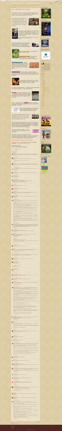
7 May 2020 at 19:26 (15, 177)
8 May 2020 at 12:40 (15, 231)
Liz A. (13, 184)
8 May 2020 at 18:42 (15, 259)
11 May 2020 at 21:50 (15, 371)
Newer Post (12, 422)
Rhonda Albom (14, 195)
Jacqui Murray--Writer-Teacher (16, 167)
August (43, 84)
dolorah (14, 281)
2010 (42, 105)
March (43, 94)
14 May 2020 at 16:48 (15, 379)
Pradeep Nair (14, 229)
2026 (42, 74)
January (43, 96)
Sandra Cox (14, 339)
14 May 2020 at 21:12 (15, 384)
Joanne (14, 233)
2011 (42, 104)
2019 (42, 97)
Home (25, 422)
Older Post (38, 422)
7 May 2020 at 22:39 (15, 189)
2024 (42, 76)
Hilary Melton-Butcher (15, 199)
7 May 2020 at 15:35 (15, 155)
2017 (42, 99)
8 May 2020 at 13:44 (15, 246)
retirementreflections (15, 261)
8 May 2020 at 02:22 (15, 193)
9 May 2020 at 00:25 (15, 263)
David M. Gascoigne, (15, 223)
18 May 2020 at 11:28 (15, 418)
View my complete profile (43, 71)
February (43, 95)
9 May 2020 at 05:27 (15, 279)
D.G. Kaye (14, 265)
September (43, 83)
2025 (42, 75)
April (42, 93)
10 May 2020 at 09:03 (15, 354)
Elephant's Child (15, 179)
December (43, 80)
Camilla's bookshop (16, 142)
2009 (42, 106)
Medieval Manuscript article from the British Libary (22, 140)
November (43, 81)
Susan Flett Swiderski (15, 386)
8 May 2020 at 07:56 (15, 221)
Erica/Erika (14, 191)
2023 (42, 77)
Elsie (13, 242)
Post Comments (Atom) (16, 423)
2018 (42, 98)
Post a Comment (14, 419)
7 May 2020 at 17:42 (15, 173)
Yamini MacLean (15, 157)
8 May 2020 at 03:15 (15, 197)
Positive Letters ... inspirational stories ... (27, 3)
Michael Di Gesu (15, 321)
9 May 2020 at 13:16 (15, 319)
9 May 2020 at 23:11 (15, 337)
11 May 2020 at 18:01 (15, 361)
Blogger (34, 429)
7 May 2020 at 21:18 (15, 182)
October (43, 82)
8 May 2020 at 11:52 (15, 227)
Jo (13, 248)
